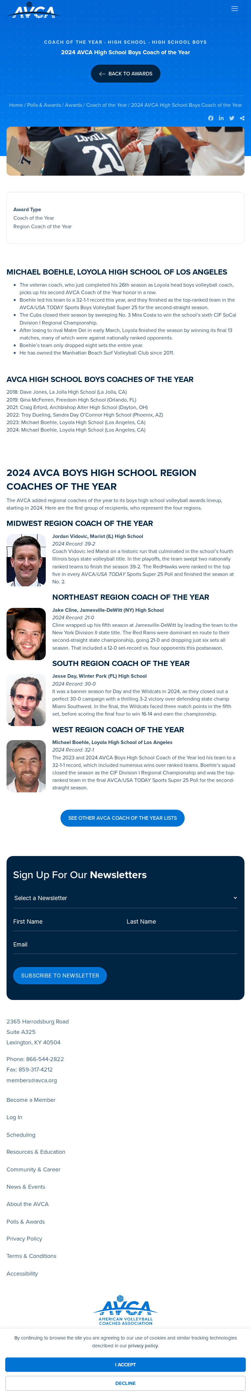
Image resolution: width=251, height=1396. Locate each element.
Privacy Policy (24, 1238)
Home (16, 105)
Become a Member (31, 1100)
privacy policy (143, 1345)
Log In (14, 1117)
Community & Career (33, 1169)
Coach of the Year (106, 105)
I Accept (125, 1364)
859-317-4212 (36, 1069)
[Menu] (234, 10)
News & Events (26, 1186)
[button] (122, 818)
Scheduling (21, 1135)
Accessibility (22, 1273)
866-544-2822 (45, 1059)
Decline (125, 1383)
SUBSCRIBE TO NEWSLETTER (60, 975)
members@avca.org (32, 1080)
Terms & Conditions (31, 1256)
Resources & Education (36, 1152)
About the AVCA (28, 1204)
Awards (73, 105)
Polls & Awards (44, 105)
